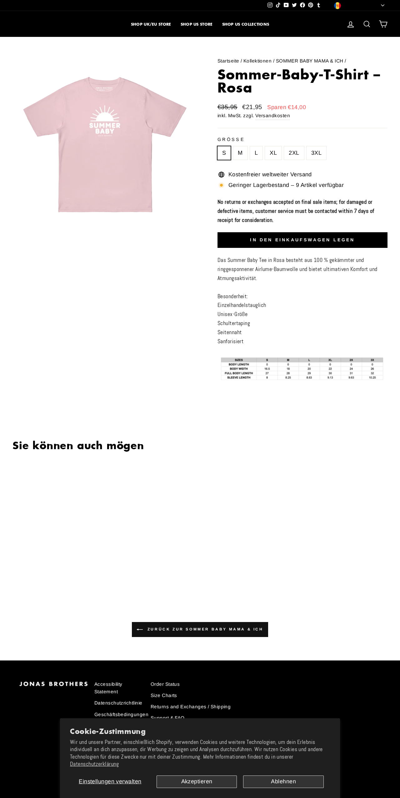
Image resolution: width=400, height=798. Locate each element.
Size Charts (164, 695)
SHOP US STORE (197, 24)
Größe (231, 139)
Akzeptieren (196, 781)
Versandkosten (272, 115)
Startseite (228, 60)
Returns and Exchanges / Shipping (191, 706)
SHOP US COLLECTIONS (245, 24)
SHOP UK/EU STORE (151, 24)
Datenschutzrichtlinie (118, 702)
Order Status (165, 684)
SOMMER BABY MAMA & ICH (309, 60)
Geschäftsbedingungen (121, 714)
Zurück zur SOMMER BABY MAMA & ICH (204, 629)
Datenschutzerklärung (94, 764)
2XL (294, 153)
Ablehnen (283, 781)
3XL (316, 153)
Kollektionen (257, 60)
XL (273, 153)
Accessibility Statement (108, 687)
